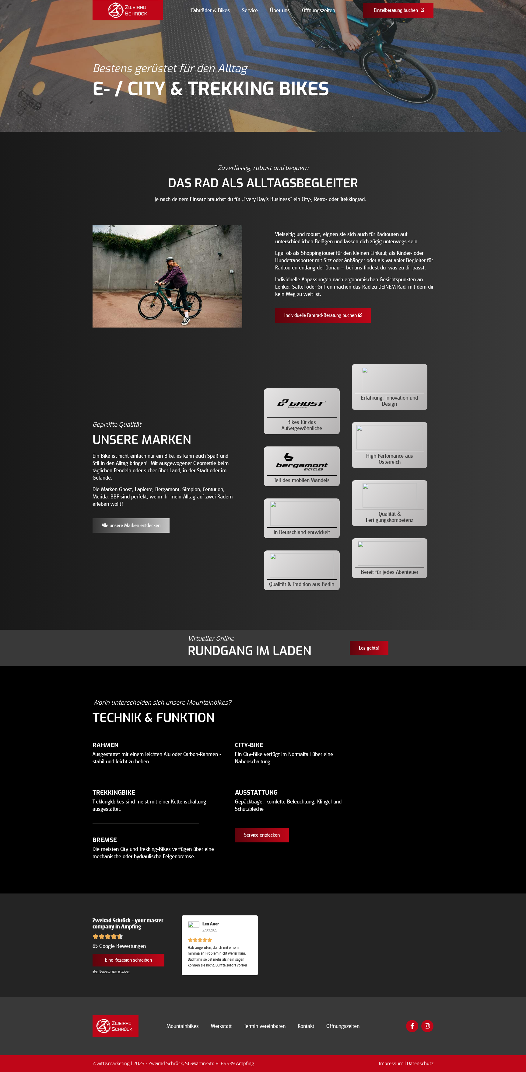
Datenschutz (420, 1063)
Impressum (391, 1063)
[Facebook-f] (412, 1026)
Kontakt (306, 1026)
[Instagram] (427, 1026)
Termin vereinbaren (265, 1026)
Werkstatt (221, 1026)
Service (250, 10)
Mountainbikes (183, 1026)
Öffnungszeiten (318, 10)
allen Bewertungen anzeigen (111, 971)
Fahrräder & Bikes (210, 10)
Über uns (280, 10)
